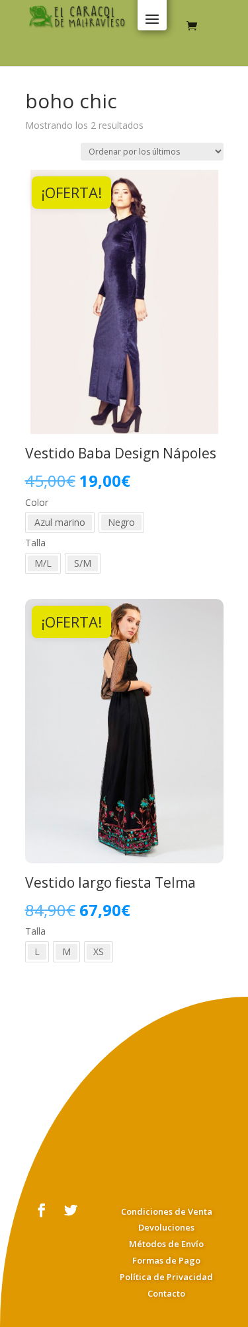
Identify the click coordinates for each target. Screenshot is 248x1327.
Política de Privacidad (166, 1277)
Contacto (166, 1293)
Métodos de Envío (166, 1244)
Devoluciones (166, 1227)
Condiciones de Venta (166, 1211)
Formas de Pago (166, 1260)
